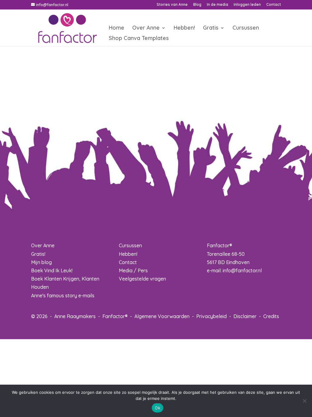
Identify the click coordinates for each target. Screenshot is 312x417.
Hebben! (184, 28)
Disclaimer (245, 316)
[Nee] (304, 401)
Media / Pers (133, 270)
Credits (271, 316)
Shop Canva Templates (139, 39)
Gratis (210, 28)
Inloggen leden (247, 5)
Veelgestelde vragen (142, 279)
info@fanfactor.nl (242, 270)
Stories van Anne (172, 5)
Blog (197, 5)
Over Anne (146, 28)
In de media (217, 5)
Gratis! (38, 254)
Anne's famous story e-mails (62, 295)
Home (116, 28)
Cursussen (245, 28)
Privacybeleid (211, 316)
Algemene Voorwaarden (162, 316)
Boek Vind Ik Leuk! (52, 270)
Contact (273, 5)
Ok (157, 407)
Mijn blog (41, 262)
